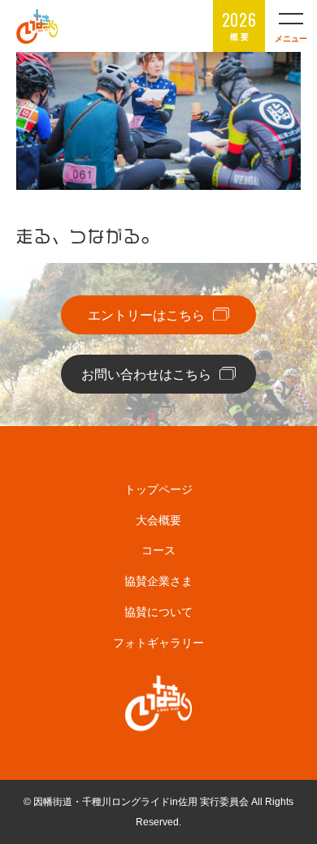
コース (158, 550)
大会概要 (158, 520)
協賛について (158, 611)
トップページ (158, 489)
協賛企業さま (158, 581)
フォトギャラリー (158, 642)
